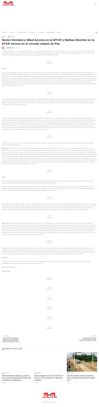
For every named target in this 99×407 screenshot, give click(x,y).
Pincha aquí (13, 267)
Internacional (11, 36)
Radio (59, 32)
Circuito (4, 36)
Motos (41, 32)
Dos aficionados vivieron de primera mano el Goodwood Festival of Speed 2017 (81, 378)
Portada (4, 32)
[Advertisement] (49, 18)
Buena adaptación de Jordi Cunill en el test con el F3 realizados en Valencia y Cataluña (48, 378)
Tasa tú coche (22, 32)
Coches (12, 32)
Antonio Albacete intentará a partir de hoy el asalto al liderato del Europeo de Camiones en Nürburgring (16, 378)
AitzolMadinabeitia (10, 47)
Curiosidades (50, 32)
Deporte (31, 32)
